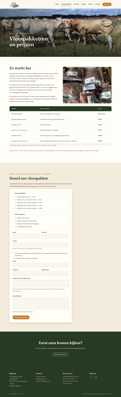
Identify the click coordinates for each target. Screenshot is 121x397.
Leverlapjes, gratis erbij (24, 226)
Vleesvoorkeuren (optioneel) (21, 278)
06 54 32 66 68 (51, 186)
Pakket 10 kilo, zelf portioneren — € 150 (29, 200)
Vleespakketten (66, 4)
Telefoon (44, 232)
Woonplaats (45, 270)
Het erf (90, 4)
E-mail (15, 241)
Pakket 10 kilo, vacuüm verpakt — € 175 (29, 202)
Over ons (76, 4)
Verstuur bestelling (21, 317)
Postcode (15, 270)
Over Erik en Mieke (68, 379)
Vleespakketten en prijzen (71, 376)
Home (57, 4)
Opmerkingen (17, 296)
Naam (14, 232)
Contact (97, 4)
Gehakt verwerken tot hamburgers (28, 224)
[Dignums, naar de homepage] (14, 4)
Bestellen (107, 4)
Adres (14, 261)
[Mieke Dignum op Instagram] (96, 377)
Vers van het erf (67, 383)
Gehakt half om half (23, 218)
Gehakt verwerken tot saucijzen (27, 221)
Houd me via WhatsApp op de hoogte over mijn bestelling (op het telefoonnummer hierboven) (41, 254)
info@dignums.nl (41, 379)
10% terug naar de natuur (70, 381)
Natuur (84, 4)
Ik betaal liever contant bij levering (26, 258)
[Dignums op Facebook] (91, 377)
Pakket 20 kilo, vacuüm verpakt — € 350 (29, 208)
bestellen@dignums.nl (33, 186)
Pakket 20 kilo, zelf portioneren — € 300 (29, 205)
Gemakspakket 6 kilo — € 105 (26, 197)
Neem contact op (60, 354)
